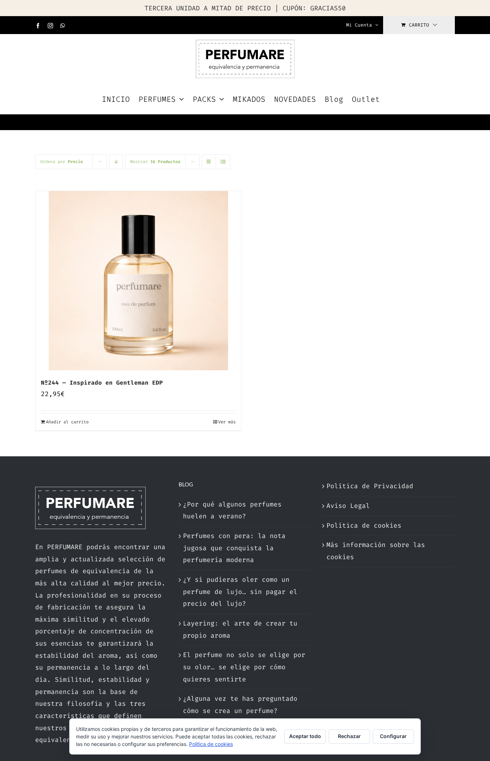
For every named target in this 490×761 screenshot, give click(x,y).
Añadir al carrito (67, 422)
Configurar (393, 736)
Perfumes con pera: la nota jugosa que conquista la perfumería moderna (234, 548)
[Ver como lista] (223, 162)
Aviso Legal (348, 505)
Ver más (227, 422)
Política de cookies (363, 525)
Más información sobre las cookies (375, 551)
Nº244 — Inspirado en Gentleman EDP (102, 382)
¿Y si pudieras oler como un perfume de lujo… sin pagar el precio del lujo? (240, 591)
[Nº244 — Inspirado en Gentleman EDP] (138, 280)
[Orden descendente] (116, 161)
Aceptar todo (305, 736)
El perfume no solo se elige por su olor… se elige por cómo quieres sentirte (244, 667)
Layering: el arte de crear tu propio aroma (240, 629)
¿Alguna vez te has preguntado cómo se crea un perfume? (240, 704)
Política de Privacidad (369, 486)
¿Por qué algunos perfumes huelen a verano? (232, 510)
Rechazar (349, 736)
